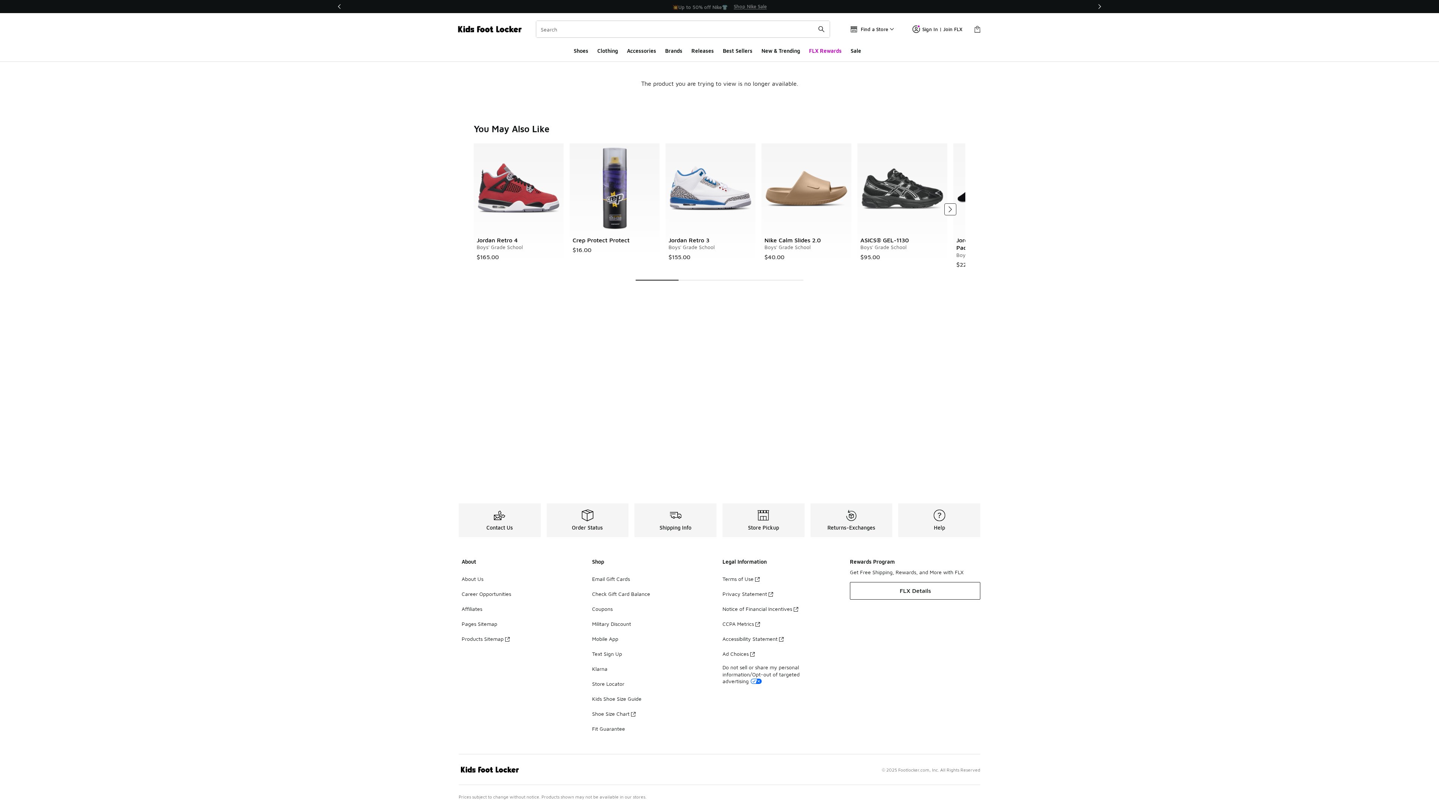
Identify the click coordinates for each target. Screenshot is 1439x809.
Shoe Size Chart (611, 713)
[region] (719, 6)
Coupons (602, 609)
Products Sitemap (483, 639)
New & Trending (780, 51)
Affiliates (472, 609)
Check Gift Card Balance (621, 594)
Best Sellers (737, 51)
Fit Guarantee (608, 728)
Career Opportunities (486, 594)
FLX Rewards (825, 51)
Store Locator (608, 684)
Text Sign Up (607, 654)
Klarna (599, 669)
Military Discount (611, 624)
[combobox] (683, 29)
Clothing (607, 51)
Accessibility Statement (750, 639)
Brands (673, 51)
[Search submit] (821, 29)
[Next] (1099, 6)
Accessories (641, 51)
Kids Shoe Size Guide (617, 699)
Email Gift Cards (611, 579)
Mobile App (605, 639)
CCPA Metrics (738, 624)
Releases (702, 51)
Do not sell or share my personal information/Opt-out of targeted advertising (761, 674)
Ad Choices (735, 654)
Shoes (581, 51)
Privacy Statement (744, 594)
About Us (472, 579)
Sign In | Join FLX (942, 29)
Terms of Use (738, 579)
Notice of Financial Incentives (757, 609)
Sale (856, 51)
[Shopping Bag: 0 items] (977, 29)
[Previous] (339, 6)
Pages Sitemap (479, 624)
